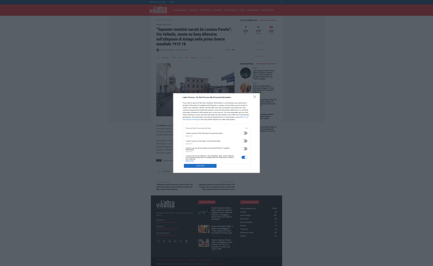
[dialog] (216, 133)
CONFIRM (200, 166)
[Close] (255, 97)
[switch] (244, 133)
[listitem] (216, 128)
